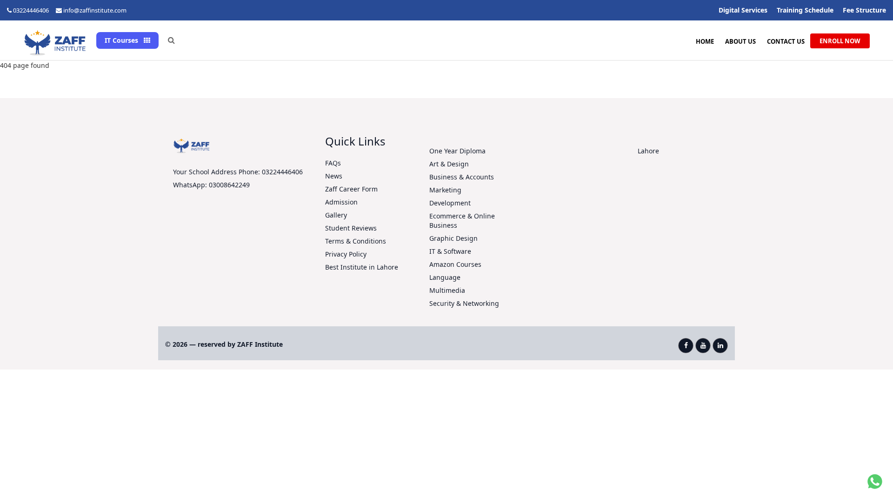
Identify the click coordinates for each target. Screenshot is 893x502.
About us (740, 41)
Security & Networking (464, 303)
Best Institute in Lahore (361, 267)
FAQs (333, 163)
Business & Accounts (461, 176)
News (333, 176)
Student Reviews (351, 228)
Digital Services (743, 10)
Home (705, 41)
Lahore (648, 150)
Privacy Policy (346, 254)
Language (444, 277)
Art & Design (449, 163)
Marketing (445, 189)
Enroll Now (840, 41)
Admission (341, 202)
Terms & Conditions (355, 241)
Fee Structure (864, 10)
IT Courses (122, 40)
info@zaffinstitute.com (95, 10)
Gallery (336, 215)
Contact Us (786, 41)
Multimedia (447, 290)
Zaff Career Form (351, 189)
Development (450, 202)
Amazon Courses (455, 264)
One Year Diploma (457, 150)
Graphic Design (453, 238)
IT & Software (450, 251)
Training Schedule (805, 10)
